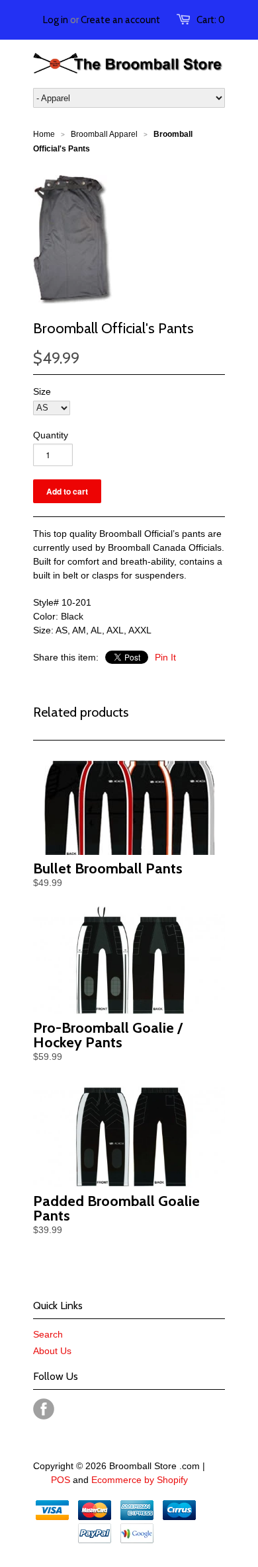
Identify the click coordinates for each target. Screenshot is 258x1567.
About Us (52, 1351)
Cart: (210, 20)
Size (42, 391)
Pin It (165, 657)
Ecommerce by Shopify (139, 1479)
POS (60, 1479)
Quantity (50, 435)
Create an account (120, 20)
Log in (55, 20)
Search (48, 1334)
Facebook (43, 1409)
